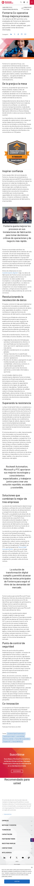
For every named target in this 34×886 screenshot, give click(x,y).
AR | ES (17, 861)
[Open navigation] (32, 2)
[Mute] (26, 221)
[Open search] (21, 2)
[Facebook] (10, 857)
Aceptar (17, 881)
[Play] (4, 221)
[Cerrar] (32, 867)
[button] (17, 215)
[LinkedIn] (4, 857)
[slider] (15, 221)
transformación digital (9, 273)
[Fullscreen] (29, 221)
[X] (16, 857)
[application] (17, 215)
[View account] (27, 2)
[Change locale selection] (24, 2)
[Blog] (29, 857)
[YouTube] (23, 857)
